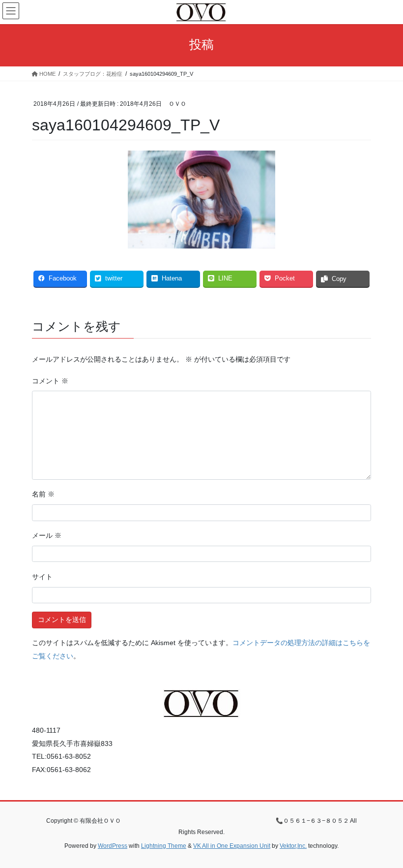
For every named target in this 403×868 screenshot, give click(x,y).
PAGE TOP (384, 833)
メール (46, 535)
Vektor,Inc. (293, 845)
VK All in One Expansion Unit (231, 845)
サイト (42, 577)
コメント (50, 381)
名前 (43, 494)
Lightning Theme (163, 845)
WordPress (112, 845)
